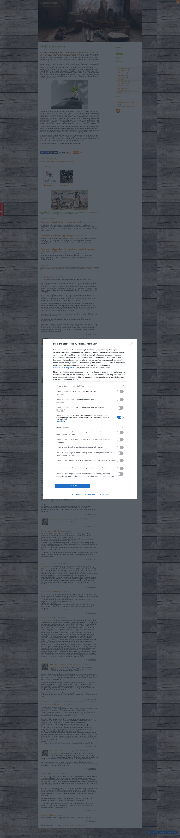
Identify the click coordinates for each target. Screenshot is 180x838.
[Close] (132, 344)
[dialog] (90, 419)
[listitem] (90, 386)
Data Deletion (76, 494)
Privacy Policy (104, 494)
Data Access (90, 494)
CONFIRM (72, 486)
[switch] (120, 391)
